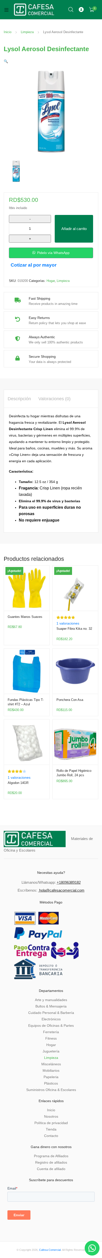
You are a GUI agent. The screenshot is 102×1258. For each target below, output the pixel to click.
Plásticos (51, 1083)
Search (71, 9)
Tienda (51, 1129)
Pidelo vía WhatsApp (53, 253)
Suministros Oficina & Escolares (51, 1090)
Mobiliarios (51, 1070)
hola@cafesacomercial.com (61, 890)
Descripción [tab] (19, 398)
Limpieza (27, 32)
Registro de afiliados (51, 1162)
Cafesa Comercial (50, 1249)
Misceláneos (51, 1064)
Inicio (7, 32)
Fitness (51, 1038)
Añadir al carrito (74, 229)
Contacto (51, 1136)
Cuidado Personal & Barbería (51, 1013)
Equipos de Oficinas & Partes (51, 1025)
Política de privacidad (51, 1123)
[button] (6, 61)
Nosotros (51, 1116)
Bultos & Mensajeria (51, 1006)
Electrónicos (51, 1019)
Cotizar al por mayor (33, 265)
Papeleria (51, 1077)
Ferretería (51, 1032)
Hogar (51, 281)
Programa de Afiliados (51, 1156)
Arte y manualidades (51, 1000)
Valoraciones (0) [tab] (54, 398)
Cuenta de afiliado (51, 1169)
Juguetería (51, 1051)
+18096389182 (69, 882)
